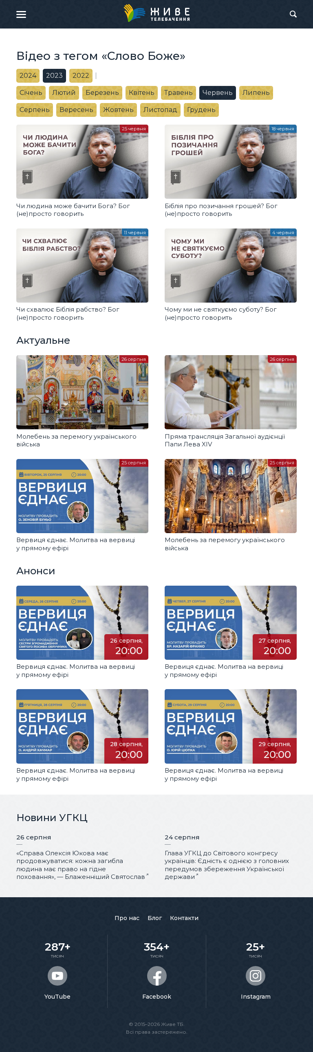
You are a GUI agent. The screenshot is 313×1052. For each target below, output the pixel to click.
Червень (218, 93)
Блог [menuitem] (155, 918)
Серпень (35, 110)
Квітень (141, 93)
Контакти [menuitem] (184, 918)
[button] (21, 14)
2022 (81, 75)
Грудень (201, 110)
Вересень (76, 110)
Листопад (160, 110)
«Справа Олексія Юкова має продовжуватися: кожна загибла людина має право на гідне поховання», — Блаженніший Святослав (80, 865)
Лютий (64, 93)
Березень (102, 93)
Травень (178, 93)
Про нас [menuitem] (127, 918)
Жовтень (118, 110)
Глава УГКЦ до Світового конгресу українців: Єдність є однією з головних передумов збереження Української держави (227, 865)
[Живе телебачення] (156, 13)
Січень (31, 93)
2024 (28, 75)
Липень (256, 93)
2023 (54, 75)
